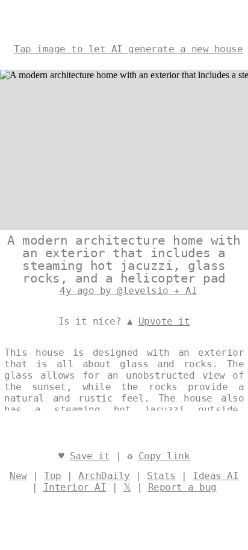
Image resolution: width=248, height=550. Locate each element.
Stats (161, 475)
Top (52, 475)
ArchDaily (104, 475)
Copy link (164, 456)
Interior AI (75, 487)
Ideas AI (215, 475)
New (18, 475)
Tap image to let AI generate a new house (128, 49)
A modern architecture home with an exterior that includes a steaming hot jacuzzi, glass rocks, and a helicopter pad (124, 259)
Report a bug (182, 487)
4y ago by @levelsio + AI (128, 290)
